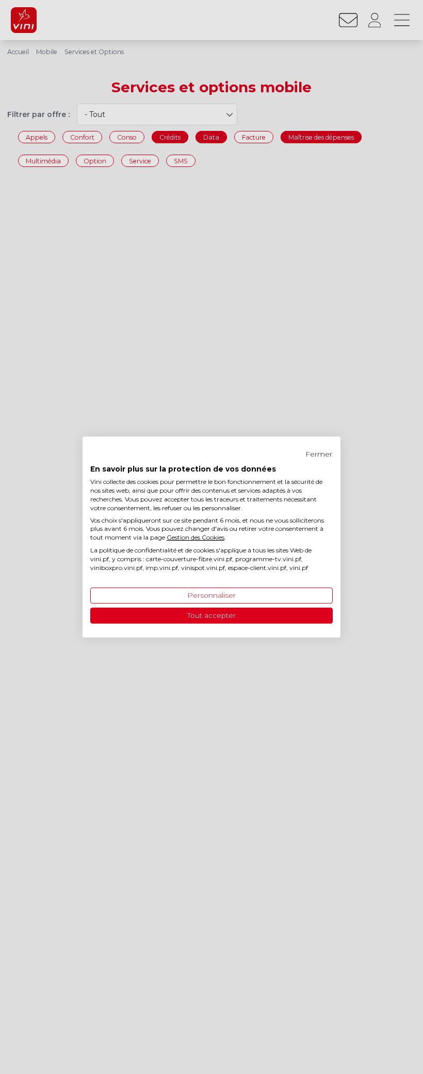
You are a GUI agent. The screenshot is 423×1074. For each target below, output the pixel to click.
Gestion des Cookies (195, 537)
